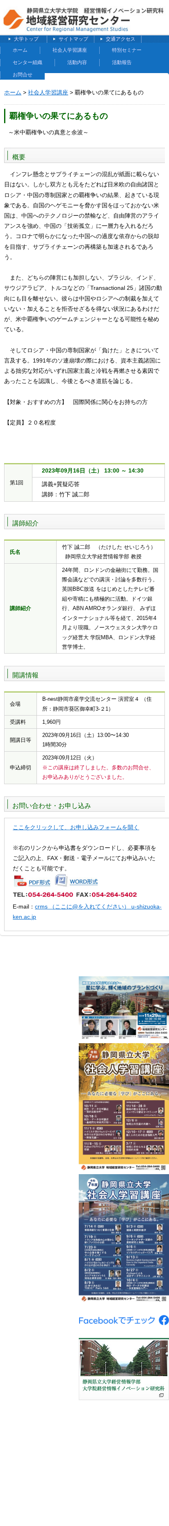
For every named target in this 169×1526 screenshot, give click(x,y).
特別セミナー (127, 50)
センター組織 (27, 62)
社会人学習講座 (70, 50)
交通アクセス (120, 39)
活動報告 (122, 62)
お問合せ (22, 75)
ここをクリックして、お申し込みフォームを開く (76, 827)
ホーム (20, 50)
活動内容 (77, 62)
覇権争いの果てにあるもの (58, 115)
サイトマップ (73, 39)
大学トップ (26, 39)
